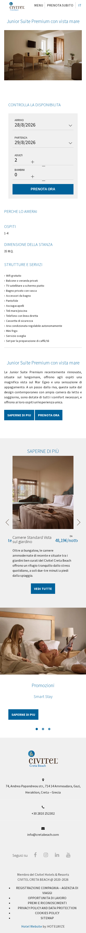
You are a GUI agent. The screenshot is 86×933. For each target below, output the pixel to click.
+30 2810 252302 (43, 813)
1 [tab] (30, 85)
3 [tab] (43, 85)
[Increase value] (33, 162)
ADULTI (19, 155)
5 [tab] (55, 85)
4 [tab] (49, 85)
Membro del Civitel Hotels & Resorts (43, 874)
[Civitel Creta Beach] (17, 6)
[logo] (43, 766)
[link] (47, 898)
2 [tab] (37, 85)
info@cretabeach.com (43, 834)
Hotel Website (31, 926)
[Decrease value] (44, 166)
